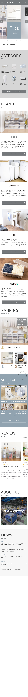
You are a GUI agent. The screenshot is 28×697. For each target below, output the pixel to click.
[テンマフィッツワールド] (9, 2)
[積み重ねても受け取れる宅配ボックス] (21, 358)
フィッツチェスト (8, 365)
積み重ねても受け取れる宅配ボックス (22, 366)
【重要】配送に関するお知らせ (8, 44)
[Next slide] (26, 21)
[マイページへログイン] (19, 2)
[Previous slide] (1, 21)
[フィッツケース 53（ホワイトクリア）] (14, 331)
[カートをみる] (26, 2)
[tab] (7, 40)
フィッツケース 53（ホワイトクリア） (15, 347)
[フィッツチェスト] (7, 358)
